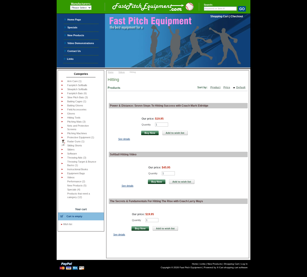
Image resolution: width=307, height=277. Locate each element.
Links (70, 59)
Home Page (74, 19)
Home (110, 72)
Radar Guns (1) (76, 141)
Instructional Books (77, 169)
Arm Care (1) (74, 81)
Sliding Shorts (74, 145)
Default (240, 87)
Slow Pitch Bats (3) (77, 97)
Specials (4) (73, 189)
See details (124, 139)
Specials (72, 27)
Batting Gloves (75, 105)
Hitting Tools (73, 117)
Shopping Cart (219, 16)
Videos (71, 177)
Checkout (237, 16)
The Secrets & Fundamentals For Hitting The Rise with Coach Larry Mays (156, 201)
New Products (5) (77, 185)
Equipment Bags (76, 173)
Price (226, 87)
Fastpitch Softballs (77, 85)
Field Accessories (77, 109)
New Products (75, 35)
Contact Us (74, 51)
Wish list (67, 224)
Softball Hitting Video (123, 154)
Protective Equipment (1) (80, 137)
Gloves (71, 113)
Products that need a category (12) (78, 195)
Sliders (71, 149)
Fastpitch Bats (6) (77, 93)
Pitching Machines (77, 133)
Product (215, 87)
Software (72, 153)
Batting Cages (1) (76, 101)
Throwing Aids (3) (76, 157)
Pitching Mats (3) (76, 121)
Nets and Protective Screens (78, 127)
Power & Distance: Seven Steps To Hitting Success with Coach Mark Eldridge (159, 105)
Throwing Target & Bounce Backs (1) (81, 163)
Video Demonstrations (80, 43)
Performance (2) (76, 181)
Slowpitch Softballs (77, 89)
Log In (244, 264)
